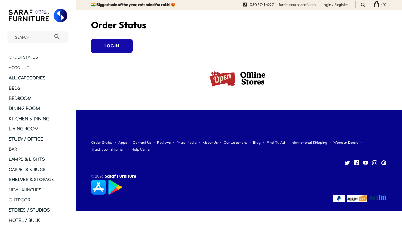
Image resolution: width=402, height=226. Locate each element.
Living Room (24, 128)
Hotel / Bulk (24, 220)
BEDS (14, 88)
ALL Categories (27, 78)
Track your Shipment (108, 149)
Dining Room (24, 108)
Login (326, 4)
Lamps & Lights (27, 159)
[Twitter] (347, 163)
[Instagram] (374, 163)
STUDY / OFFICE (26, 139)
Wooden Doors (345, 142)
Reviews (164, 142)
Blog (257, 142)
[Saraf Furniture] (38, 15)
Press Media (187, 142)
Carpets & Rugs (27, 169)
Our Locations (235, 142)
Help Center (141, 149)
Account (19, 68)
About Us (210, 142)
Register (341, 4)
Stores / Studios (29, 210)
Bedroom (20, 98)
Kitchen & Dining (29, 118)
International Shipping (309, 142)
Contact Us (142, 142)
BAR (13, 149)
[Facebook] (356, 163)
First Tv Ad (276, 142)
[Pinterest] (383, 163)
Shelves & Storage (31, 179)
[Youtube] (365, 163)
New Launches (25, 190)
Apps (122, 142)
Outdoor (19, 200)
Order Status (23, 58)
